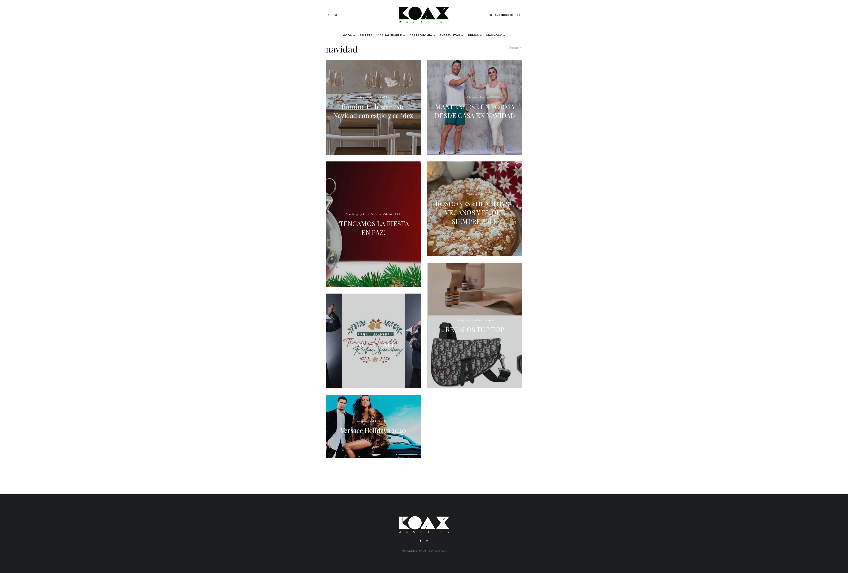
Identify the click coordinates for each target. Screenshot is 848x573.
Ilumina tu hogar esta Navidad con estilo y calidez (373, 111)
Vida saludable (389, 35)
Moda (347, 35)
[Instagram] (335, 15)
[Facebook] (329, 15)
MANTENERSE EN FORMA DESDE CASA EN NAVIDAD (475, 111)
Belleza (366, 35)
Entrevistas (450, 35)
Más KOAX (494, 35)
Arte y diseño (365, 97)
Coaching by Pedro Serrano (363, 214)
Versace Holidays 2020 (373, 430)
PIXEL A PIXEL (373, 344)
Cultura (365, 335)
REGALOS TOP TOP (474, 329)
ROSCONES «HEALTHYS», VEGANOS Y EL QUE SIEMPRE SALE (474, 212)
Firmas (473, 35)
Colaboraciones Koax (469, 320)
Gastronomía (420, 35)
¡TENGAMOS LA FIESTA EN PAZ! (373, 228)
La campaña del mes (369, 421)
